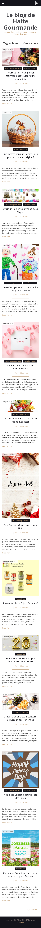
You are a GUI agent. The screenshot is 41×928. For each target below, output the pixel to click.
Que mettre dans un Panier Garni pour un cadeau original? (20, 155)
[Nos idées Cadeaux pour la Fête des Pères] (20, 769)
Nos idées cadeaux (30, 68)
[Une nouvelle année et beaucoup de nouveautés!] (20, 406)
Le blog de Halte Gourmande (20, 21)
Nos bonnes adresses (20, 712)
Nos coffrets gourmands (13, 68)
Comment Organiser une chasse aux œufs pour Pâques (20, 874)
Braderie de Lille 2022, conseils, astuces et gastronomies (20, 718)
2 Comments (24, 666)
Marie (16, 83)
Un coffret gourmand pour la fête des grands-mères (21, 289)
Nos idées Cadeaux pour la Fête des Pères (20, 796)
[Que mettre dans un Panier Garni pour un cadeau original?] (20, 129)
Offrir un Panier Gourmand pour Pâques (20, 210)
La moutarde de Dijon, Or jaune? (20, 603)
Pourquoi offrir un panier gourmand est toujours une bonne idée (20, 76)
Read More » (7, 103)
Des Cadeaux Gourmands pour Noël (20, 527)
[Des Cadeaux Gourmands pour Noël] (20, 486)
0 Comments (24, 83)
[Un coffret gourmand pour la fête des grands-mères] (20, 262)
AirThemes (20, 923)
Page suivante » (32, 910)
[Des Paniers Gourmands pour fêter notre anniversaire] (20, 643)
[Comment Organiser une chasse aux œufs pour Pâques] (20, 848)
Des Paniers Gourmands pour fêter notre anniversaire (20, 660)
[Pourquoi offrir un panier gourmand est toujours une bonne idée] (20, 57)
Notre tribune (20, 599)
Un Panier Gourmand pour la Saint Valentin (20, 367)
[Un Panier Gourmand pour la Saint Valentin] (20, 340)
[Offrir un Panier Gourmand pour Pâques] (20, 195)
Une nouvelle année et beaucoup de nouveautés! (20, 420)
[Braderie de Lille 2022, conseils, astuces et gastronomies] (20, 701)
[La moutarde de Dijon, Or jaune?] (20, 578)
